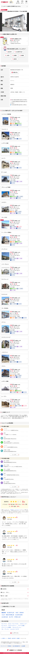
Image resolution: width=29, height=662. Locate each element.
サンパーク (4, 623)
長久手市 (11, 617)
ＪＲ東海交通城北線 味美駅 (17, 101)
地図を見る (15, 72)
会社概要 (23, 646)
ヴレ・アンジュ (5, 629)
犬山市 (3, 614)
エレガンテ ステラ (14, 629)
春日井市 (10, 51)
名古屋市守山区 (19, 51)
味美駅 (15, 55)
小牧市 (8, 55)
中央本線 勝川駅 (14, 104)
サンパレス (4, 625)
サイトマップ (3, 646)
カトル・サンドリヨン (13, 623)
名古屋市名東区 (19, 614)
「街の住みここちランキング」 (15, 509)
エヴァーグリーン (12, 625)
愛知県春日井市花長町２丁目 (16, 69)
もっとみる (14, 454)
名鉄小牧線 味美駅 (15, 99)
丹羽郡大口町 (17, 617)
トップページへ (15, 633)
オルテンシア (23, 623)
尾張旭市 (22, 612)
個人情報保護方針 (16, 646)
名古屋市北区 (5, 617)
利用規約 (9, 646)
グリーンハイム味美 (6, 627)
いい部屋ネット (4, 638)
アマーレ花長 (21, 625)
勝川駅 (15, 59)
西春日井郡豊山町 (10, 614)
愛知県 (3, 610)
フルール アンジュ (16, 627)
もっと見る (14, 582)
